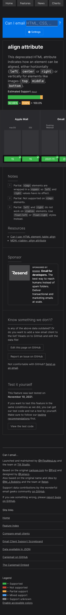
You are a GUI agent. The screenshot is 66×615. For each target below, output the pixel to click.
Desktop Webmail (50, 126)
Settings (36, 32)
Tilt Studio (23, 464)
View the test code (22, 426)
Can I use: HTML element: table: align (32, 236)
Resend (36, 271)
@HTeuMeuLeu (47, 460)
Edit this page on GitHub (26, 347)
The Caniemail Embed (16, 564)
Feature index (11, 525)
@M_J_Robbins (12, 481)
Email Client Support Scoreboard (23, 541)
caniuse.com (36, 470)
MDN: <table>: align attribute (28, 240)
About (34, 91)
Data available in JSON (16, 549)
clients (56, 3)
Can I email (15, 23)
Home (9, 3)
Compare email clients (16, 533)
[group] (24, 97)
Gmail (60, 119)
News (41, 3)
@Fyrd (52, 470)
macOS (12, 127)
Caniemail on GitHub (15, 557)
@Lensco (23, 474)
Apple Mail (21, 119)
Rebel (44, 481)
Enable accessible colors (18, 602)
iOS (30, 127)
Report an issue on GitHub (27, 356)
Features (25, 3)
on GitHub (38, 491)
